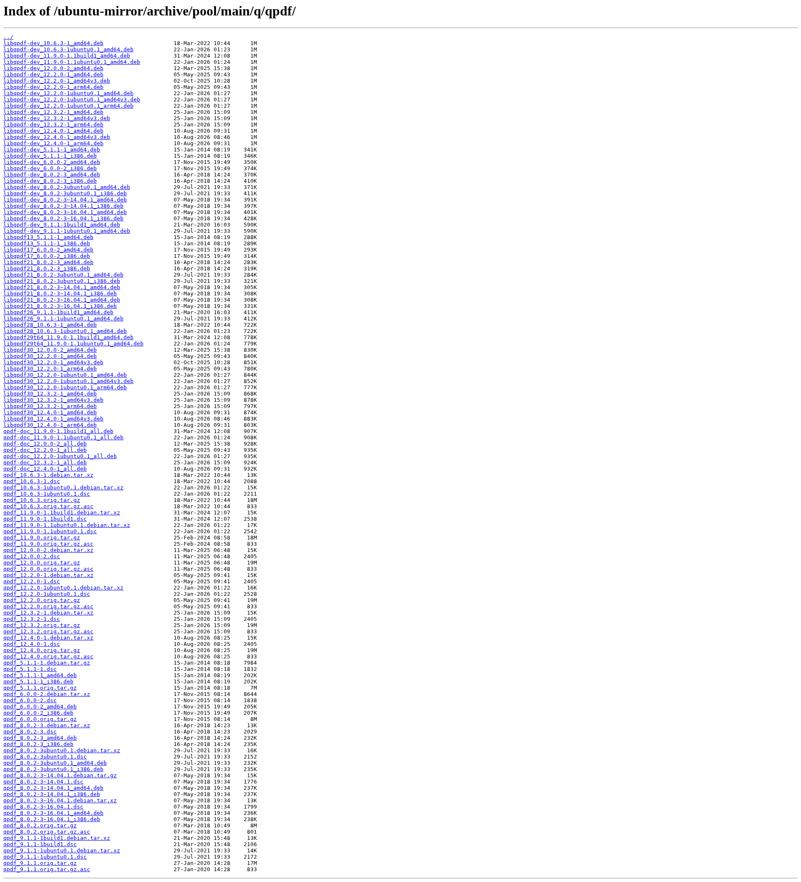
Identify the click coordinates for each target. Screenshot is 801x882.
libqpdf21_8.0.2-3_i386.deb (46, 268)
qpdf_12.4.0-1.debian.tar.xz (48, 638)
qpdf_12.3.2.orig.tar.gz (41, 625)
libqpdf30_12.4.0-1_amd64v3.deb (53, 419)
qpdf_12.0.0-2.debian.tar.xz (48, 550)
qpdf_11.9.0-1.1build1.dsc (45, 519)
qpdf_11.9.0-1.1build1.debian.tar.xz (61, 512)
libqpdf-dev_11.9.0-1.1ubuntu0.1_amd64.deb (71, 62)
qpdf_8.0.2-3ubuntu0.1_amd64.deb (55, 763)
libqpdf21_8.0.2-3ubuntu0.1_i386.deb (61, 281)
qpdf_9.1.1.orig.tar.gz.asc (46, 869)
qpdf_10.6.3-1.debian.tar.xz (48, 475)
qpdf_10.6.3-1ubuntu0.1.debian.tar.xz (63, 487)
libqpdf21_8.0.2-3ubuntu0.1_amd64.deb (63, 275)
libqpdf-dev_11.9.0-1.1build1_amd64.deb (66, 56)
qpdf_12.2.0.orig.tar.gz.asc (48, 606)
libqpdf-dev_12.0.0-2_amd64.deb (53, 68)
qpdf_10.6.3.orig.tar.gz (41, 500)
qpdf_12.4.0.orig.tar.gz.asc (48, 656)
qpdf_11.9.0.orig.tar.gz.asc (48, 544)
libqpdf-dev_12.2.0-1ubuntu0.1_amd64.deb (68, 93)
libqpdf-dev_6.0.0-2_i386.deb (50, 168)
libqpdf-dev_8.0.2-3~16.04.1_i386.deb (63, 218)
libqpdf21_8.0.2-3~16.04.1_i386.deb (60, 306)
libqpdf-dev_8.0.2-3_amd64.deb (51, 174)
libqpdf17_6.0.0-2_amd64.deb (48, 250)
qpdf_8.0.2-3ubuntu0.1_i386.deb (53, 769)
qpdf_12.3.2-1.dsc (31, 619)
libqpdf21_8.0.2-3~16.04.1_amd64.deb (61, 300)
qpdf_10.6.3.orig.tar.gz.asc (48, 506)
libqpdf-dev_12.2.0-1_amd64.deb (53, 74)
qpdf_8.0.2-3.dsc (30, 731)
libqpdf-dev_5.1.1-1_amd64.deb (51, 149)
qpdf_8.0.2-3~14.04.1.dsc (43, 782)
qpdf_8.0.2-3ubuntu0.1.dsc (45, 756)
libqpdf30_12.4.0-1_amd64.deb (50, 412)
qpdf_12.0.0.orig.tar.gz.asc (48, 569)
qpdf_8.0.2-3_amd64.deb (40, 738)
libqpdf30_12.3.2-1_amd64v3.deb (53, 400)
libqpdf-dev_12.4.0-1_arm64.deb (53, 143)
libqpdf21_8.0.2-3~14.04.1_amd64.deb (61, 287)
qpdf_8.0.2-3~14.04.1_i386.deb (51, 794)
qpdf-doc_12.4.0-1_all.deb (45, 469)
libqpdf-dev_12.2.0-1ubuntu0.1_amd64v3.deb (71, 99)
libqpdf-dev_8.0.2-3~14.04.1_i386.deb (63, 206)
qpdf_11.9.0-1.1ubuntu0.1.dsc (50, 531)
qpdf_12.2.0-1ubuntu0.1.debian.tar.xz (63, 588)
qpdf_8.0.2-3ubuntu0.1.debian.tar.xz (61, 750)
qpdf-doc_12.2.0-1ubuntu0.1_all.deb (60, 456)
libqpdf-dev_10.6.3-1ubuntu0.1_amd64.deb (68, 49)
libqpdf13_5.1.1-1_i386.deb (46, 243)
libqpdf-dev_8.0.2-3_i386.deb (50, 181)
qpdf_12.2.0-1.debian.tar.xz (48, 575)
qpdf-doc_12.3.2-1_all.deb (45, 462)
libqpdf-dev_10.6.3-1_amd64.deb (53, 43)
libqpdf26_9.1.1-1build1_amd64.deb (58, 312)
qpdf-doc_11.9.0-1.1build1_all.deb (58, 431)
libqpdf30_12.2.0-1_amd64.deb (50, 356)
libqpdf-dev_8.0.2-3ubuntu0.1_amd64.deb (66, 187)
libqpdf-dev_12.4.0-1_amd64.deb (53, 131)
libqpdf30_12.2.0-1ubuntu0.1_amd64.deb (65, 375)
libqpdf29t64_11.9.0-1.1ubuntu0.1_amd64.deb (73, 343)
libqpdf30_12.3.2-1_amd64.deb (50, 394)
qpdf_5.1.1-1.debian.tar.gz (46, 663)
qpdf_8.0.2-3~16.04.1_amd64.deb (53, 813)
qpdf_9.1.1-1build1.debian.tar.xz (56, 838)
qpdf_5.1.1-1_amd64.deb (40, 675)
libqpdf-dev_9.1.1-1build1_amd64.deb (61, 225)
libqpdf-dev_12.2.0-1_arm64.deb (53, 87)
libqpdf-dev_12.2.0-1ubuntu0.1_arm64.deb (68, 106)
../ (8, 37)
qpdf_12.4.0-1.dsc (31, 644)
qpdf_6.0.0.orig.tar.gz (40, 719)
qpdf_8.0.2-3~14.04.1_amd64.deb (53, 788)
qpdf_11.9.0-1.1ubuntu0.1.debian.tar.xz (66, 525)
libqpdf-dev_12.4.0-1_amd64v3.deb (56, 137)
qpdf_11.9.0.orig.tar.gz (41, 537)
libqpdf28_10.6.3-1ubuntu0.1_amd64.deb (65, 331)
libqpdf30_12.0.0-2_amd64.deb (50, 350)
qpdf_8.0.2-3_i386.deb (38, 744)
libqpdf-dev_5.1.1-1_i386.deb (50, 156)
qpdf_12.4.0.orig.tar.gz (41, 650)
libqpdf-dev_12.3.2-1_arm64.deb (53, 124)
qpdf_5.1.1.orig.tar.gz (40, 688)
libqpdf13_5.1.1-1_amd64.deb (48, 237)
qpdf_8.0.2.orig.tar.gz (40, 825)
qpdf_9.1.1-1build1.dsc (40, 844)
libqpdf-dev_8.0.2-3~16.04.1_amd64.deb (65, 212)
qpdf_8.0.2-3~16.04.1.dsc (43, 807)
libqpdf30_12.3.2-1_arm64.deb (50, 406)
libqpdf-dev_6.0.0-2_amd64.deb (51, 162)
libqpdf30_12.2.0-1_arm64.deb (50, 368)
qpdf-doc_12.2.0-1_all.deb (45, 450)
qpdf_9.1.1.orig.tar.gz (40, 863)
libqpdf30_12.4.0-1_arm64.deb (50, 425)
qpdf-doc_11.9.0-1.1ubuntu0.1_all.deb (63, 437)
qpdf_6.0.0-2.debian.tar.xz (46, 694)
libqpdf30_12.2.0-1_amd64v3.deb (53, 362)
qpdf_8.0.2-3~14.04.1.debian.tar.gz (60, 775)
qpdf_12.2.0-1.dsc (31, 581)
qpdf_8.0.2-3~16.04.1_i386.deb (51, 819)
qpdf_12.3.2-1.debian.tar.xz (48, 613)
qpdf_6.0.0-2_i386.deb (38, 713)
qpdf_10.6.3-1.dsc (31, 481)
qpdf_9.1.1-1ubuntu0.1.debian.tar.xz (61, 850)
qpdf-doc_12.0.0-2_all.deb (45, 444)
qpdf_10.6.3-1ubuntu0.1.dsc (46, 494)
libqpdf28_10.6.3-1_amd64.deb (50, 325)
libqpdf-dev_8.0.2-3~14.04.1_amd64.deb (65, 200)
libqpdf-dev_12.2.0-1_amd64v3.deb (56, 81)
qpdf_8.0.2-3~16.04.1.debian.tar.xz (60, 800)
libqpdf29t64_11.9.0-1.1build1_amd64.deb (68, 337)
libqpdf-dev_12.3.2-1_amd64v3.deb (56, 118)
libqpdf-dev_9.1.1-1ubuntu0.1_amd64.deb (66, 231)
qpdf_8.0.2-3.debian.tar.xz (46, 725)
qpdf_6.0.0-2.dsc (30, 700)
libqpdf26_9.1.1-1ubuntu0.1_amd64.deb (63, 318)
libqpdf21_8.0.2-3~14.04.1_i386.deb (60, 293)
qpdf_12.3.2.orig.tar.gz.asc (48, 631)
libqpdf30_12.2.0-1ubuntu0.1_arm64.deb (65, 387)
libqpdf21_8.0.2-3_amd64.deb (48, 262)
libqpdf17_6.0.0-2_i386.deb (46, 256)
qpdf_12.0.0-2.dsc (31, 556)
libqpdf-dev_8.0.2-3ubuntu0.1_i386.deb (65, 193)
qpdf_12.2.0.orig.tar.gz (41, 600)
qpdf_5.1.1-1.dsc (30, 669)
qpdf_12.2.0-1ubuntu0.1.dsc (46, 594)
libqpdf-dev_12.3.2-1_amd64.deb (53, 112)
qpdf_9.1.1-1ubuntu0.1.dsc (45, 857)
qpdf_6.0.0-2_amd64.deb (40, 706)
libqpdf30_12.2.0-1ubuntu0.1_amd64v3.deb (68, 381)
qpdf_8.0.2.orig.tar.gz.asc (46, 832)
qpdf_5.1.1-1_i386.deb (38, 681)
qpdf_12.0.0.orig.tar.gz (41, 562)
